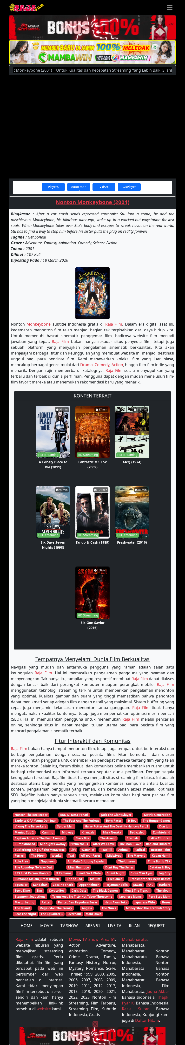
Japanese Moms (130, 897)
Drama (86, 364)
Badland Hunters (158, 844)
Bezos (166, 902)
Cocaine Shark (63, 885)
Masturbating (24, 902)
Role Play (21, 861)
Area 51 (108, 939)
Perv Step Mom (159, 897)
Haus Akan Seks (116, 902)
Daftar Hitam (147, 1020)
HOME (27, 925)
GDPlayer (129, 186)
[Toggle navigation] (169, 7)
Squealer (21, 885)
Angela (87, 908)
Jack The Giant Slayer (116, 815)
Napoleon (48, 861)
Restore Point (160, 850)
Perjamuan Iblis (116, 885)
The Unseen (126, 861)
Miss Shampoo (78, 867)
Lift (73, 850)
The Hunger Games (156, 821)
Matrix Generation (157, 815)
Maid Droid (94, 914)
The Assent (108, 838)
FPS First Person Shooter (32, 873)
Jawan (137, 885)
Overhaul (74, 914)
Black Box (82, 838)
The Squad (74, 879)
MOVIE (46, 925)
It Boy (132, 821)
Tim (39, 890)
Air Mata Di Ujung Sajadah (87, 861)
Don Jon (164, 826)
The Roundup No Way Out (33, 867)
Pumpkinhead (25, 844)
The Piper (38, 856)
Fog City (164, 873)
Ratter (46, 902)
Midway (67, 832)
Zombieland (161, 832)
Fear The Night (25, 914)
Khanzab (88, 832)
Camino (47, 832)
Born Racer (113, 821)
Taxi (71, 856)
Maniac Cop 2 (24, 832)
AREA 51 (93, 925)
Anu (150, 885)
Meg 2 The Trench (137, 890)
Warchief (87, 850)
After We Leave (104, 844)
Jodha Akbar (158, 991)
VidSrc (103, 186)
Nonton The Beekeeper (31, 815)
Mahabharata (134, 939)
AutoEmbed (78, 187)
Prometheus (79, 844)
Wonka (56, 856)
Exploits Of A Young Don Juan (36, 821)
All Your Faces (90, 856)
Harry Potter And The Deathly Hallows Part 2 (116, 826)
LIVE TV (114, 925)
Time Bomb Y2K (159, 861)
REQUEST (156, 925)
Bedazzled (137, 832)
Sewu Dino (22, 890)
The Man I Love (130, 844)
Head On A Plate (89, 873)
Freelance (115, 879)
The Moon (163, 890)
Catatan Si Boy (160, 867)
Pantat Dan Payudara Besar (77, 902)
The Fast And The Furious (81, 821)
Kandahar (40, 885)
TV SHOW (69, 925)
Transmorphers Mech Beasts (150, 879)
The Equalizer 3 (52, 914)
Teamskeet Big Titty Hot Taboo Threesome (82, 897)
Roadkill (106, 850)
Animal (123, 850)
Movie (74, 939)
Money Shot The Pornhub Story (148, 908)
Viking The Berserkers (30, 826)
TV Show (90, 939)
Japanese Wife (144, 902)
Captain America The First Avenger (40, 838)
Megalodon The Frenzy (56, 908)
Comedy (102, 364)
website (44, 1008)
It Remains (63, 873)
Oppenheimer (89, 885)
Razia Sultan (136, 1008)
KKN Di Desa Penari (74, 815)
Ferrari (19, 856)
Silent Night (116, 873)
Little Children (159, 838)
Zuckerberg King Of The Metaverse (40, 850)
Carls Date (79, 890)
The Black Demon (105, 890)
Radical (139, 850)
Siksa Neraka (112, 832)
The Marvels (136, 856)
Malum (95, 879)
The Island (22, 908)
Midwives (114, 856)
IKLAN (134, 925)
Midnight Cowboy (53, 844)
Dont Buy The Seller (119, 867)
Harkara (164, 885)
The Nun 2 (109, 908)
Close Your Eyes (141, 873)
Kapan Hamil (161, 856)
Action (117, 364)
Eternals (133, 838)
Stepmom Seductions (30, 897)
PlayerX (53, 186)
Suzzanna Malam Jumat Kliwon (37, 879)
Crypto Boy (57, 890)
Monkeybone (38, 324)
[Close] (95, 1024)
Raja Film (113, 324)
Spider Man (65, 826)
